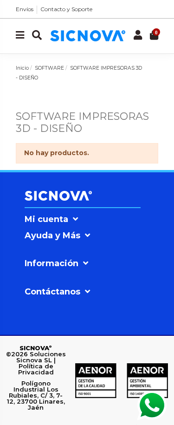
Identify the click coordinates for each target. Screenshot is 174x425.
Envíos (24, 9)
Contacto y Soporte (66, 9)
